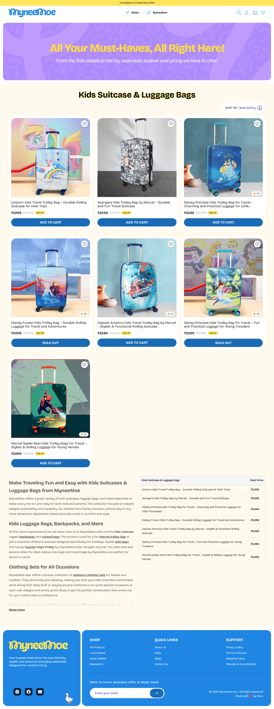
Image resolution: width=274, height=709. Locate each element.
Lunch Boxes (97, 653)
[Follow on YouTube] (40, 691)
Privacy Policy (234, 647)
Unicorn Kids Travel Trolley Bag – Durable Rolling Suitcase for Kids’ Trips (49, 204)
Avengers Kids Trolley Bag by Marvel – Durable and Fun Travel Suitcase (133, 204)
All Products (97, 647)
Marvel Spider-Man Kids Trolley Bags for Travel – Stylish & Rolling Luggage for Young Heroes (49, 445)
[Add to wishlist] (84, 123)
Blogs (158, 658)
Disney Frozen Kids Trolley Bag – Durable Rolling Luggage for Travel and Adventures (48, 324)
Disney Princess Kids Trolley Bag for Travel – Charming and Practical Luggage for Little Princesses (218, 206)
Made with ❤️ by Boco (249, 696)
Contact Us (161, 664)
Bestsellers (96, 664)
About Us (160, 647)
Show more (17, 609)
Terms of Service (236, 653)
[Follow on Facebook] (29, 692)
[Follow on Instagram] (17, 692)
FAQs (158, 653)
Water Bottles (98, 658)
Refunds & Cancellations (241, 664)
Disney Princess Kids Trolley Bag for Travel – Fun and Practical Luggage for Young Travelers (222, 324)
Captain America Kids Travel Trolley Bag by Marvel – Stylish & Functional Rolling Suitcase (136, 324)
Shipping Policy (235, 658)
